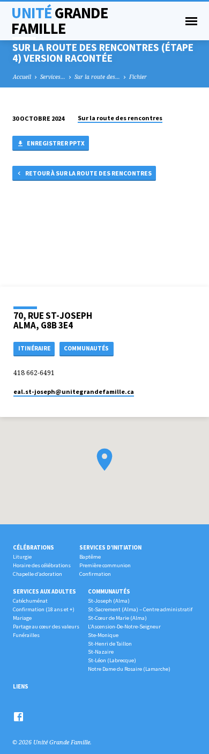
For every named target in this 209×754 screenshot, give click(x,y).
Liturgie (22, 556)
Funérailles (26, 635)
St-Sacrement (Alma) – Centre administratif (140, 609)
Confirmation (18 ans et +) (43, 609)
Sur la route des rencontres (120, 118)
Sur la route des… (97, 76)
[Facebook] (18, 716)
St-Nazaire (101, 651)
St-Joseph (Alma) (109, 600)
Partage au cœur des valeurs (46, 626)
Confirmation (95, 573)
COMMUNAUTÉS (86, 348)
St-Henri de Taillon (110, 643)
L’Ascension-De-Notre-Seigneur (124, 626)
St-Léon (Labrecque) (112, 660)
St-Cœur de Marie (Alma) (117, 617)
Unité (59, 20)
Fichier (138, 76)
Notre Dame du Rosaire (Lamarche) (129, 668)
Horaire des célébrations (42, 565)
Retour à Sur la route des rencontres (88, 173)
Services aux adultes (44, 591)
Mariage (22, 617)
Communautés (109, 591)
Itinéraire (34, 348)
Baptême (90, 556)
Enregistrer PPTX (55, 143)
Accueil (22, 76)
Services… (52, 76)
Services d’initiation (110, 547)
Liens (20, 686)
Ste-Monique (103, 635)
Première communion (105, 565)
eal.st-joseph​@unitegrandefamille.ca (73, 391)
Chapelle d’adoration (37, 573)
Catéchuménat (30, 600)
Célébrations (33, 547)
